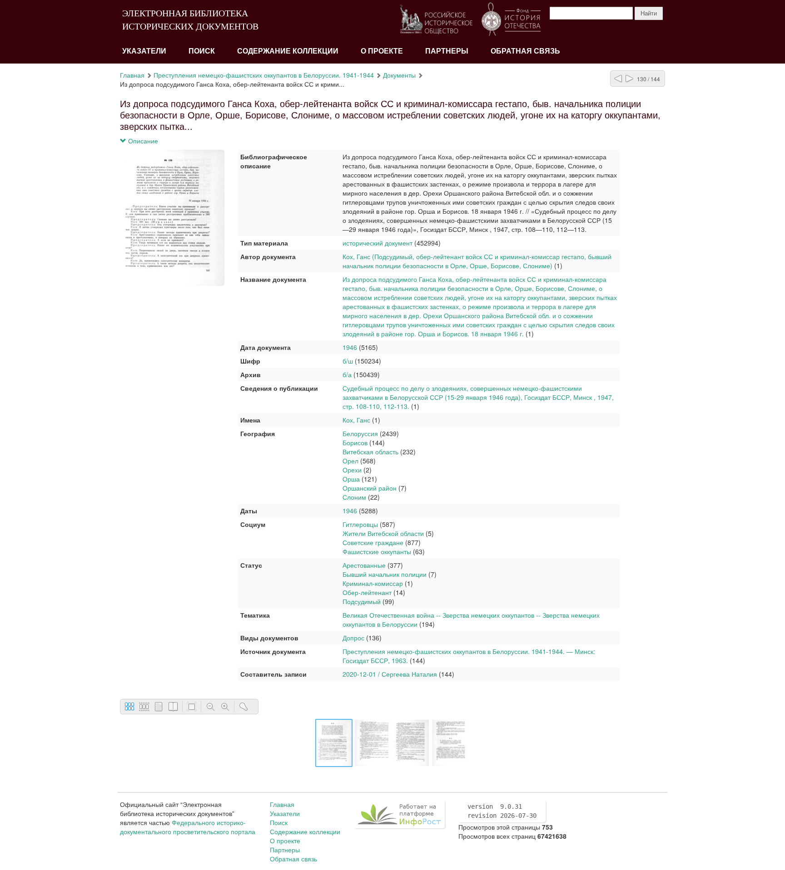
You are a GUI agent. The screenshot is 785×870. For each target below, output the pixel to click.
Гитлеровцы (360, 524)
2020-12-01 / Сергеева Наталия (390, 673)
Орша (351, 478)
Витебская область (370, 451)
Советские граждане (373, 542)
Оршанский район (370, 487)
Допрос (353, 637)
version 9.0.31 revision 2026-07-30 (502, 811)
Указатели (144, 51)
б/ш (348, 360)
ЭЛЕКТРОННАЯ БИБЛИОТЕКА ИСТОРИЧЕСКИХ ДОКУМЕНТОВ (190, 19)
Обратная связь (525, 51)
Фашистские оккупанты (377, 551)
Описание (142, 140)
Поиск (202, 51)
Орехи (353, 469)
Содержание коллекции (287, 51)
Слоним (354, 496)
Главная (132, 74)
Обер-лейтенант (367, 592)
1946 (350, 347)
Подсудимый (362, 601)
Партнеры (446, 51)
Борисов (355, 442)
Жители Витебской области (383, 533)
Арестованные (364, 565)
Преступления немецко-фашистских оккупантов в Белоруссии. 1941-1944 (264, 74)
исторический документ (377, 242)
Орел (350, 460)
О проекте (382, 51)
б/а (347, 374)
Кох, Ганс (357, 419)
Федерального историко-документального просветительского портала (187, 827)
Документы (399, 74)
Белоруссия (360, 433)
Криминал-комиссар (374, 583)
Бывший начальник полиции (385, 574)
